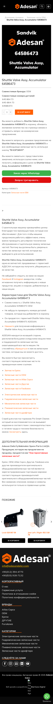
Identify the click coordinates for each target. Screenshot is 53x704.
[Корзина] (48, 6)
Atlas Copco (8, 609)
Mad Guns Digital (38, 687)
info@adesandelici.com (15, 566)
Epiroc (5, 616)
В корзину (23, 112)
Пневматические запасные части (21, 408)
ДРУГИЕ (6, 620)
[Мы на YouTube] (27, 663)
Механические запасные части (20, 403)
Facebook (6, 279)
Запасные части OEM (36, 17)
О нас (5, 586)
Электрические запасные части (21, 394)
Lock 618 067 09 (9, 532)
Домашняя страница (14, 17)
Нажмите (9, 326)
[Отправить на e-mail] (16, 663)
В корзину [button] (13, 540)
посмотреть (15, 431)
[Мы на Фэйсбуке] (4, 663)
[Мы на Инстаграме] (10, 663)
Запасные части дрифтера (18, 412)
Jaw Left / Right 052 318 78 (38, 533)
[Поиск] (42, 6)
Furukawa (7, 624)
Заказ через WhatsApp (26, 173)
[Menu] (4, 6)
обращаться (21, 348)
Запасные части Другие (17, 384)
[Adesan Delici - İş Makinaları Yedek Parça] (26, 6)
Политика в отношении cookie (19, 593)
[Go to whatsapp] (47, 696)
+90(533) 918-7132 (12, 575)
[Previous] (2, 527)
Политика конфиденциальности (20, 597)
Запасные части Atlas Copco (19, 379)
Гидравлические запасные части (21, 399)
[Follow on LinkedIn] (22, 663)
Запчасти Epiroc (13, 370)
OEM (4, 613)
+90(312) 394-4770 (12, 571)
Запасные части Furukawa (17, 388)
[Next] (51, 527)
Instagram (18, 279)
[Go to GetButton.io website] (47, 701)
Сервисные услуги (12, 590)
